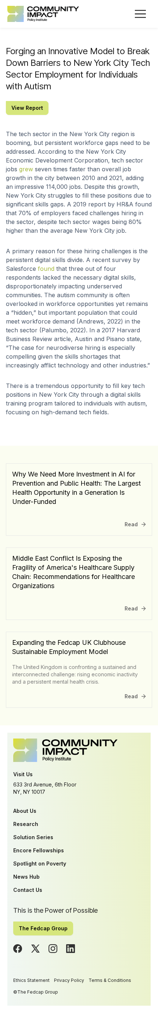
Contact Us (27, 890)
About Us (24, 811)
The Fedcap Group (43, 928)
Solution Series (33, 837)
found (46, 268)
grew (26, 169)
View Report (27, 108)
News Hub (26, 877)
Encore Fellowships (38, 850)
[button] (140, 14)
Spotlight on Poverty (39, 863)
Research (25, 824)
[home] (43, 14)
